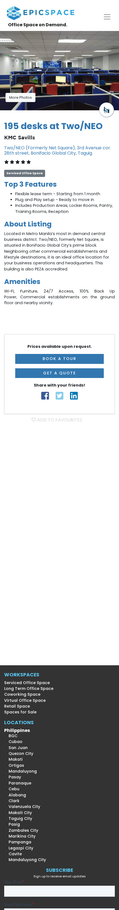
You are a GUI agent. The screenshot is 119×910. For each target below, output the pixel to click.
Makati (13, 759)
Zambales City (21, 830)
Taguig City (18, 818)
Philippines (17, 730)
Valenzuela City (22, 806)
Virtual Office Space (25, 700)
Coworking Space (22, 694)
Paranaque (17, 783)
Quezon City (18, 753)
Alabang (15, 795)
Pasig (12, 824)
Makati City (18, 812)
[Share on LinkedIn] (74, 396)
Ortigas (14, 765)
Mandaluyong (20, 771)
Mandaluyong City (25, 859)
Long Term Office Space (28, 688)
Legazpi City (18, 848)
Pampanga (17, 842)
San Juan (16, 747)
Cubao (13, 741)
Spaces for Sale (20, 712)
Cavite (13, 854)
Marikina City (19, 836)
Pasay (12, 777)
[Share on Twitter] (59, 396)
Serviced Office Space (27, 682)
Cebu (11, 789)
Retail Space (17, 706)
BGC (10, 736)
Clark (11, 801)
